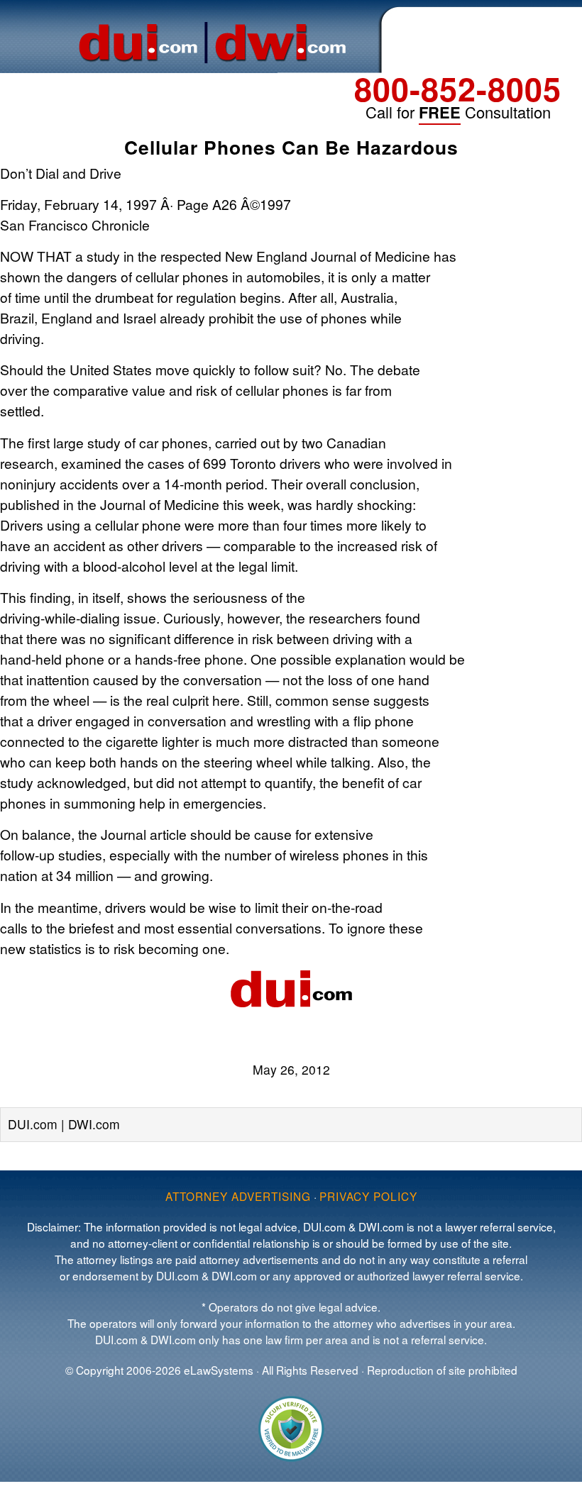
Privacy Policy (368, 1196)
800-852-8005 (457, 88)
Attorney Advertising (238, 1196)
